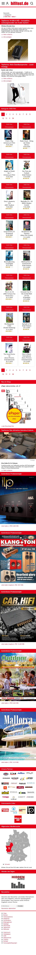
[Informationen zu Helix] (22, 784)
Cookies (5, 939)
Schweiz (7, 864)
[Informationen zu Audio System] (13, 774)
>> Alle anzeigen (6, 37)
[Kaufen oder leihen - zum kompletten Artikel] (18, 94)
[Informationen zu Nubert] (5, 792)
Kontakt (5, 941)
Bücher (5, 915)
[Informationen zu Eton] (29, 778)
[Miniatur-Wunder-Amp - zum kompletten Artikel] (18, 50)
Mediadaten (7, 934)
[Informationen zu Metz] (20, 787)
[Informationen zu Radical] (22, 793)
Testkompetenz (8, 917)
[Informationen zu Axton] (21, 773)
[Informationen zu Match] (11, 787)
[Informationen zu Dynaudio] (6, 778)
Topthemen (6, 927)
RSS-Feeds (6, 926)
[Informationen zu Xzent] (21, 797)
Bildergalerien (7, 922)
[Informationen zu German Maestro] (5, 784)
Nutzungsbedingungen (10, 943)
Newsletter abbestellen (8, 908)
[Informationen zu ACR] (6, 774)
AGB (4, 936)
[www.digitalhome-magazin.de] (5, 813)
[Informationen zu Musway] (28, 787)
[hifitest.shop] (18, 822)
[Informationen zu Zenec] (30, 797)
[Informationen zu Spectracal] (30, 792)
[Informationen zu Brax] (29, 773)
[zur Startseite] (19, 3)
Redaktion (6, 918)
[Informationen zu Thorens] (5, 797)
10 (3, 118)
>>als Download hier (7, 426)
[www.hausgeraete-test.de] (13, 813)
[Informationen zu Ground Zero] (13, 783)
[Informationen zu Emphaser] (15, 778)
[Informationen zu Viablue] (14, 798)
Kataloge (6, 924)
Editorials (6, 929)
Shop (4, 913)
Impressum (6, 932)
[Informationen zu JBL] (5, 788)
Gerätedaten (7, 920)
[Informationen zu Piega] (13, 792)
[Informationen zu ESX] (22, 779)
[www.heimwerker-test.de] (22, 813)
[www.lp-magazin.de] (30, 813)
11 (6, 118)
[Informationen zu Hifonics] (30, 783)
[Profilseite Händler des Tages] (18, 881)
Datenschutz (7, 937)
